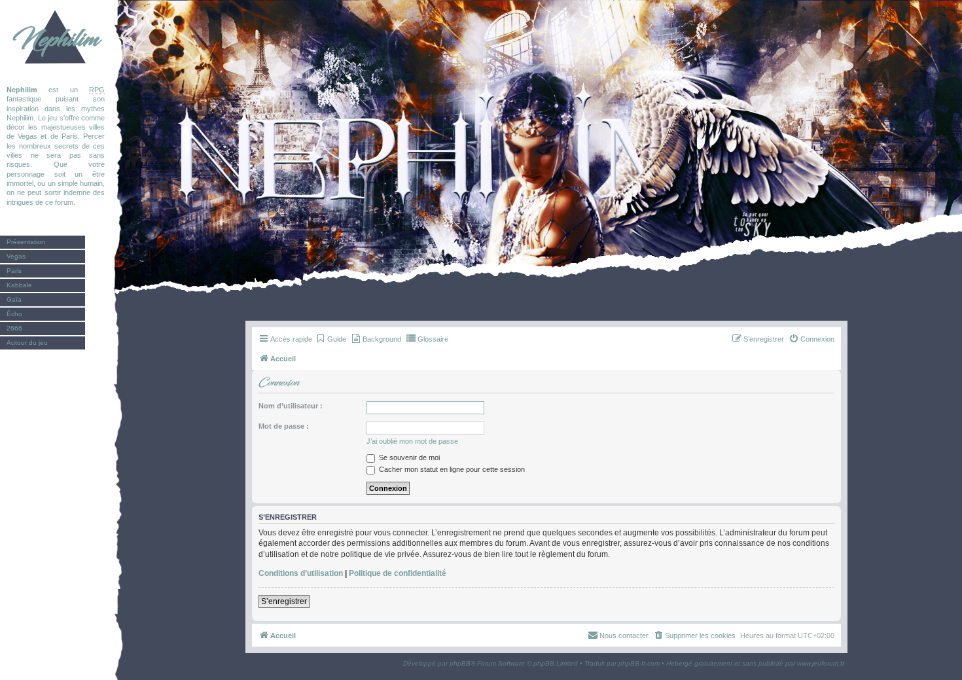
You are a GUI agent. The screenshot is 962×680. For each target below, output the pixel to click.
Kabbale (19, 285)
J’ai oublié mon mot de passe (412, 441)
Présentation (26, 241)
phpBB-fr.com (639, 663)
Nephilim (55, 39)
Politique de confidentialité (397, 573)
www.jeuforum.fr (820, 663)
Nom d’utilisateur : (290, 406)
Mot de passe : (283, 426)
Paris (14, 270)
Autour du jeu (27, 342)
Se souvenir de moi (408, 457)
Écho (14, 313)
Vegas (16, 256)
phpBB (460, 663)
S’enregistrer (284, 601)
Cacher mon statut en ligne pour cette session (451, 469)
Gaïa (14, 299)
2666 (14, 328)
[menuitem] (330, 339)
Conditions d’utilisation (300, 573)
